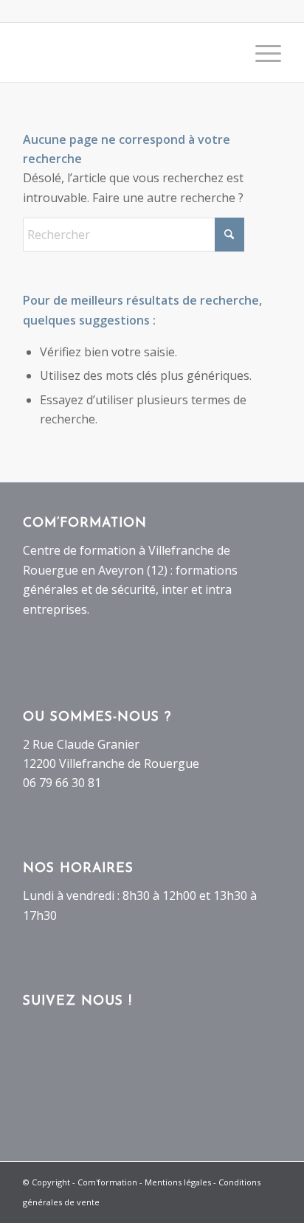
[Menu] (261, 52)
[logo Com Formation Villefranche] (126, 52)
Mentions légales (178, 1182)
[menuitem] (261, 52)
